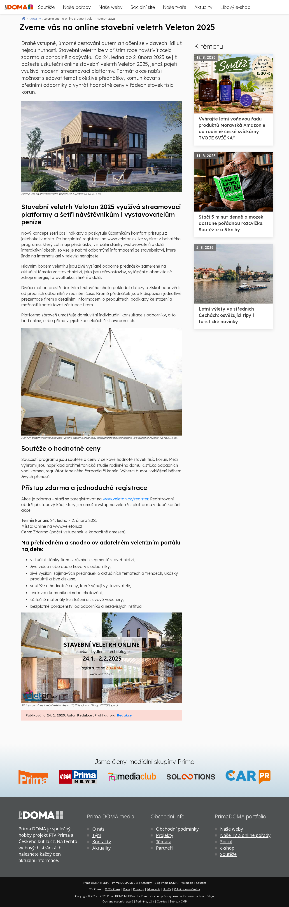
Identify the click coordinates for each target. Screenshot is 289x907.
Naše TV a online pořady (245, 835)
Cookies (162, 901)
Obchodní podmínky (177, 829)
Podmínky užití (145, 901)
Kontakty (101, 842)
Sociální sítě (143, 7)
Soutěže (46, 7)
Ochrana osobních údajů (118, 901)
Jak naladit (153, 889)
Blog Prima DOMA (166, 883)
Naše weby (110, 7)
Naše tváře (174, 7)
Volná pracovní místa (187, 889)
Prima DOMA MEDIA (125, 883)
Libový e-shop (235, 7)
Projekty (164, 835)
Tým (96, 835)
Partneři (164, 848)
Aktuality (203, 7)
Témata (163, 842)
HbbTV (167, 889)
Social (226, 842)
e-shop (227, 848)
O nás (98, 829)
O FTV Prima (112, 889)
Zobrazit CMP (178, 901)
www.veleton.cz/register (125, 499)
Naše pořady (77, 7)
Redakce (124, 715)
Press (126, 889)
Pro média (186, 883)
